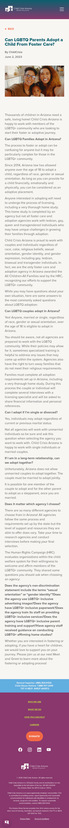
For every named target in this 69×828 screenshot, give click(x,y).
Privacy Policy (25, 818)
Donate (34, 736)
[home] (18, 9)
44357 (45, 688)
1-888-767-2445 (45, 685)
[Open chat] (6, 822)
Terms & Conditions (41, 818)
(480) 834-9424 (43, 683)
